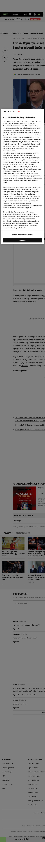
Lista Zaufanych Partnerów (17, 228)
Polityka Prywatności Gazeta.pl (13, 180)
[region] (22, 176)
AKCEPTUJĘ (22, 240)
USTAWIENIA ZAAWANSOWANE (22, 235)
